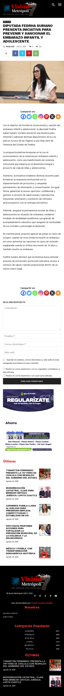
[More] (58, 116)
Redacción (10, 46)
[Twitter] (22, 53)
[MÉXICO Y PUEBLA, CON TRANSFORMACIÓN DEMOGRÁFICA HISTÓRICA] (45, 552)
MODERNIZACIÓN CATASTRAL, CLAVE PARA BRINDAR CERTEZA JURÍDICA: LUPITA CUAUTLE (21, 492)
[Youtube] (56, 596)
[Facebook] (15, 53)
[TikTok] (45, 596)
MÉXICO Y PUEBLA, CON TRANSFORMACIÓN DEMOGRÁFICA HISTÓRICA (20, 551)
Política (7, 22)
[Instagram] (40, 116)
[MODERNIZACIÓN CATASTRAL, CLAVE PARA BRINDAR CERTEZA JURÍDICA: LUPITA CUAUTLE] (45, 492)
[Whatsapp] (35, 116)
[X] (52, 116)
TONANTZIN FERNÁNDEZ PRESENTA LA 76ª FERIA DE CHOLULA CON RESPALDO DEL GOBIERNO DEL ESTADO (21, 474)
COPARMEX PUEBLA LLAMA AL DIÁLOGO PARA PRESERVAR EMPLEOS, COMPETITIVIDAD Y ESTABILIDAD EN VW (21, 510)
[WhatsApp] (36, 53)
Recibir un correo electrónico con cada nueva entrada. (29, 375)
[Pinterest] (29, 53)
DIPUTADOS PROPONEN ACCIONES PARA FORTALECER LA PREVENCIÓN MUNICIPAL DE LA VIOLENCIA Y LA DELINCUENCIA (21, 532)
